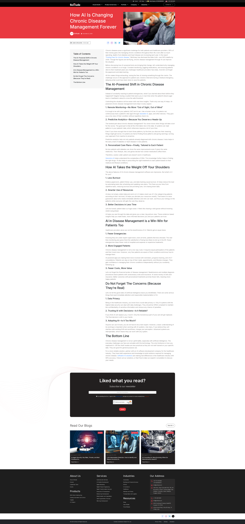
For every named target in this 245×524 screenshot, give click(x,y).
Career (136, 1)
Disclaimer (172, 521)
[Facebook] (162, 516)
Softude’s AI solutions (125, 356)
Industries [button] (144, 5)
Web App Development (102, 501)
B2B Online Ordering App (76, 495)
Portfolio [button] (124, 5)
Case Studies (126, 504)
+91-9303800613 (157, 482)
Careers (72, 482)
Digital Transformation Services (104, 489)
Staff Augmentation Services (103, 498)
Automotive (126, 479)
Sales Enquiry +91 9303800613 (157, 1)
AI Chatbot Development (103, 482)
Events (71, 487)
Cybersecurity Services (102, 479)
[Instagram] (166, 516)
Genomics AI (110, 158)
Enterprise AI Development (103, 491)
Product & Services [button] (111, 5)
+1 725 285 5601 (171, 1)
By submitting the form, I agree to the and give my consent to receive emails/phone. (123, 396)
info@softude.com (157, 485)
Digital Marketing (101, 484)
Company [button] (134, 5)
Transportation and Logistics (130, 494)
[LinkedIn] (169, 516)
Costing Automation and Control (77, 497)
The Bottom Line (79, 82)
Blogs (142, 1)
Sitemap (165, 521)
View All (170, 425)
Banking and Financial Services (130, 482)
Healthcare (126, 489)
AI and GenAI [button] (97, 5)
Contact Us (168, 4)
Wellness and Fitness (128, 491)
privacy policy (119, 396)
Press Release (126, 507)
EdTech (125, 484)
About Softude (73, 479)
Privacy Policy (158, 521)
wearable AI (144, 114)
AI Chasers (72, 502)
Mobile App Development (103, 494)
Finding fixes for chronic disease (117, 57)
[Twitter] (173, 516)
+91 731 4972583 (157, 480)
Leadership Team (74, 484)
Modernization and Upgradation (104, 496)
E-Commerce (126, 487)
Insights (72, 500)
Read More (74, 462)
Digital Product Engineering (103, 487)
